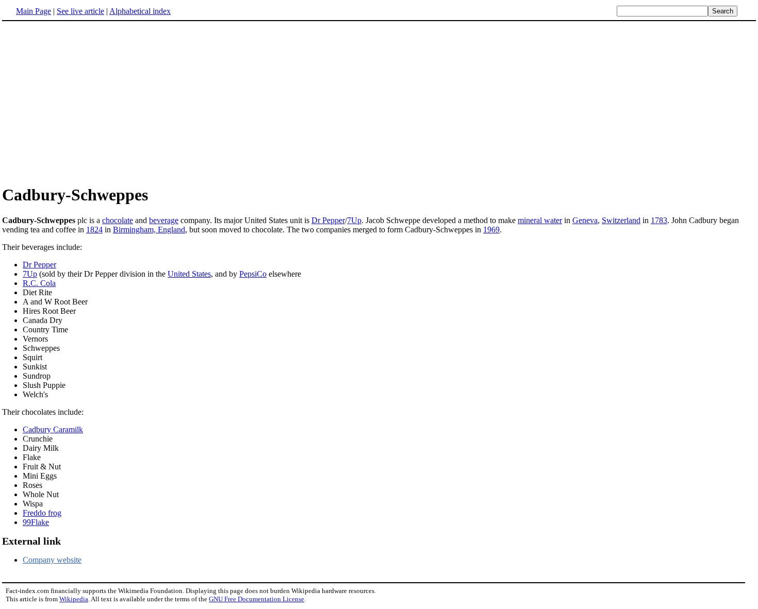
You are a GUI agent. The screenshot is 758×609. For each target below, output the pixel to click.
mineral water (540, 220)
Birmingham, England (149, 229)
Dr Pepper (328, 220)
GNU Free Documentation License (256, 599)
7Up (354, 220)
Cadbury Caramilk (53, 429)
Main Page (33, 11)
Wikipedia (73, 599)
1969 (491, 229)
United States (189, 273)
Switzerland (621, 220)
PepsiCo (253, 273)
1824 (94, 229)
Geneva (585, 220)
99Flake (36, 522)
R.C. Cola (39, 283)
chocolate (117, 220)
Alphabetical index (140, 11)
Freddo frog (42, 513)
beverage (163, 220)
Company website (52, 559)
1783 (659, 220)
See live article (80, 11)
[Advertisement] (88, 102)
